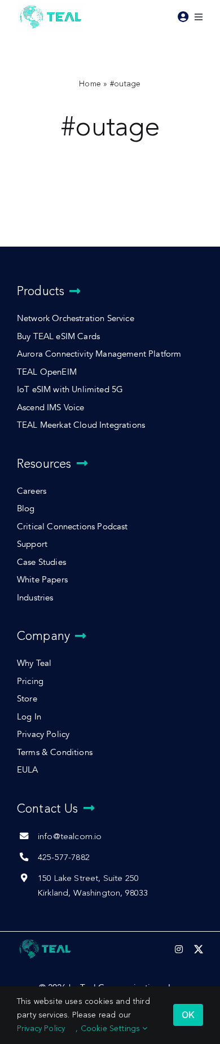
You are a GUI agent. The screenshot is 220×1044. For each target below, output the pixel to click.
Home (90, 84)
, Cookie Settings (109, 1028)
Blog (26, 509)
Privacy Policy (43, 734)
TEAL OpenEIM (47, 372)
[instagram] (179, 949)
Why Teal (34, 663)
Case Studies (41, 562)
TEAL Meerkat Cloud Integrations (81, 425)
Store (27, 699)
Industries (35, 598)
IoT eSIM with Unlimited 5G (70, 390)
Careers (31, 491)
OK (188, 1014)
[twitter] (198, 949)
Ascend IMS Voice (51, 408)
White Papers (42, 580)
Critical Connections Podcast (72, 527)
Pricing (30, 681)
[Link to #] (183, 17)
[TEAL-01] (51, 6)
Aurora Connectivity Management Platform (99, 354)
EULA (27, 770)
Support (32, 544)
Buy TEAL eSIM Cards (58, 337)
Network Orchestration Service (75, 318)
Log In (29, 717)
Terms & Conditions (55, 752)
